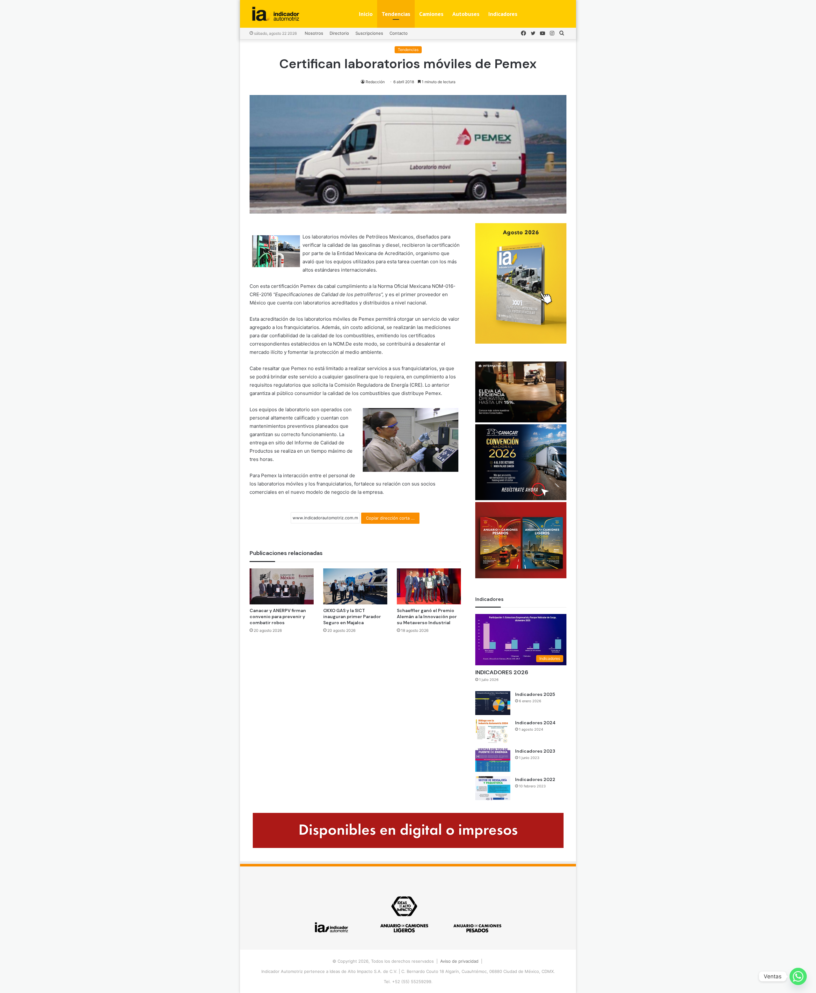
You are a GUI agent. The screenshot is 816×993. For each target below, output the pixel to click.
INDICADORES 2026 (501, 672)
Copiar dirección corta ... (390, 518)
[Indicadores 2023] (492, 760)
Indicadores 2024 (535, 723)
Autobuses (465, 14)
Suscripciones (369, 33)
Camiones (431, 14)
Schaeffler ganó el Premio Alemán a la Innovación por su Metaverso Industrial (427, 616)
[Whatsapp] (798, 976)
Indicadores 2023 (535, 751)
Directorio (339, 33)
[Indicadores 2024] (492, 731)
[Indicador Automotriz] (276, 14)
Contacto (399, 33)
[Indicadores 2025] (492, 703)
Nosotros (314, 33)
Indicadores (502, 14)
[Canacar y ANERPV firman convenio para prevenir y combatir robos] (282, 586)
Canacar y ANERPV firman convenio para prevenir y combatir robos (278, 616)
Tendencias (396, 14)
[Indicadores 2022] (492, 788)
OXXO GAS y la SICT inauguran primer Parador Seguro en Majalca (352, 616)
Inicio (366, 14)
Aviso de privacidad (459, 961)
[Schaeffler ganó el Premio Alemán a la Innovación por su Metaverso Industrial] (429, 586)
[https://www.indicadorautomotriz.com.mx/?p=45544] (520, 342)
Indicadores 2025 (535, 694)
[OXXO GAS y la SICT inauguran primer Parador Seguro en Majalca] (355, 586)
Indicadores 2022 (535, 779)
